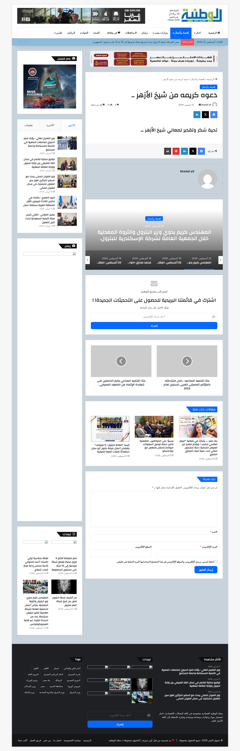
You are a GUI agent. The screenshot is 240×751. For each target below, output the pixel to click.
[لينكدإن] (196, 114)
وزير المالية (29, 692)
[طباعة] (167, 151)
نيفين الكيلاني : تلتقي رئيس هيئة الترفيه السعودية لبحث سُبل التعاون (40, 218)
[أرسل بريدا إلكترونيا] (200, 104)
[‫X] (205, 114)
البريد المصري (74, 674)
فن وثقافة (112, 33)
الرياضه (71, 33)
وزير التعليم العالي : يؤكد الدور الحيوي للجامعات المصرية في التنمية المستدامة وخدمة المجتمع (39, 144)
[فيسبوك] (213, 114)
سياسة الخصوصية (72, 740)
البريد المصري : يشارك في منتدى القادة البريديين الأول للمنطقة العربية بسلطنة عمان (39, 201)
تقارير (59, 33)
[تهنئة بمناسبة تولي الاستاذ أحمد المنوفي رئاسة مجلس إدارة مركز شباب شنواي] (35, 547)
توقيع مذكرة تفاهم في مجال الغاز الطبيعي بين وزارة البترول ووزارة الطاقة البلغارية (39, 163)
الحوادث (84, 33)
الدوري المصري (73, 680)
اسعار (56, 668)
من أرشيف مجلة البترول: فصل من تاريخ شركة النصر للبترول (64, 601)
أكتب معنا (22, 740)
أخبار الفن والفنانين (72, 668)
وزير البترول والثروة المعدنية (51, 692)
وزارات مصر (161, 33)
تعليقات (28, 125)
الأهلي (46, 668)
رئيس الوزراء (32, 680)
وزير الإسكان (30, 686)
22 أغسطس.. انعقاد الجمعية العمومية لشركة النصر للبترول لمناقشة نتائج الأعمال (154, 235)
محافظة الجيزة (56, 686)
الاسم (213, 531)
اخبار (198, 33)
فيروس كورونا (74, 686)
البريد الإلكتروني (208, 546)
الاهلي (35, 668)
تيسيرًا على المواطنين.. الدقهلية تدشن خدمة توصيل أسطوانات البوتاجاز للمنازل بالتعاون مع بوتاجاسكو (156, 446)
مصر (43, 686)
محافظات (130, 33)
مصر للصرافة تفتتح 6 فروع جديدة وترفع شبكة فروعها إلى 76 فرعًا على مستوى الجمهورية (64, 564)
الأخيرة (50, 125)
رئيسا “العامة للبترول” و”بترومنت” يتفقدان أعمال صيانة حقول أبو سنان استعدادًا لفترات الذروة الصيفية (110, 448)
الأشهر (71, 125)
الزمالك (58, 680)
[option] (154, 234)
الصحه (96, 33)
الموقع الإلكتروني (143, 546)
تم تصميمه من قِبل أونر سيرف (156, 740)
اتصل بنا (57, 740)
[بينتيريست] (176, 151)
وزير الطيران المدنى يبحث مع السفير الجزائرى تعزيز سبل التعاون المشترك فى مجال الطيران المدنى (40, 182)
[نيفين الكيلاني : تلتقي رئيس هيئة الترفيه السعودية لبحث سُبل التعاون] (67, 219)
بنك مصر (46, 680)
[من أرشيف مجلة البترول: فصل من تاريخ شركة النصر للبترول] (64, 587)
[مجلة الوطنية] (194, 16)
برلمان (144, 33)
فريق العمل (35, 740)
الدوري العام (33, 674)
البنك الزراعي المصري (53, 674)
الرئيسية (212, 33)
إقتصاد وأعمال (182, 33)
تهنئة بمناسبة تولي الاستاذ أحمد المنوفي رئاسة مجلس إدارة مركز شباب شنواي (36, 564)
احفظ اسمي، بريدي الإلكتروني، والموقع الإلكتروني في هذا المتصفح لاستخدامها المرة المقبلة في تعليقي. (165, 561)
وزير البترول (74, 692)
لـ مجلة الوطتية (116, 740)
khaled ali (206, 104)
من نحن (47, 740)
